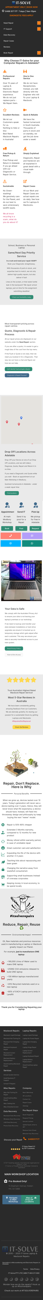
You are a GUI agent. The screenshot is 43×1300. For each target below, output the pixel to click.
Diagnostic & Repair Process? (17, 375)
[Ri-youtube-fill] (32, 1279)
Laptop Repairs (29, 1031)
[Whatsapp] (16, 1279)
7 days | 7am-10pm (27, 11)
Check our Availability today (21, 297)
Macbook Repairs (11, 1031)
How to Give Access (14, 655)
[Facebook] (21, 1279)
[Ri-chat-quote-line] (6, 1279)
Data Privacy (34, 1269)
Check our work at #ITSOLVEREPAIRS (21, 1290)
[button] (21, 418)
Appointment (8, 512)
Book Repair (8, 53)
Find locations (11, 493)
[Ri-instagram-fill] (26, 1279)
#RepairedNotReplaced (21, 721)
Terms (25, 1269)
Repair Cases (9, 41)
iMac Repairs (9, 1088)
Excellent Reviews (11, 115)
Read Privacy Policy (14, 648)
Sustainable (8, 186)
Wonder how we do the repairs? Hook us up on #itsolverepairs (21, 1285)
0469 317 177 (11, 11)
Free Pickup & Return (9, 154)
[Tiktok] (37, 1279)
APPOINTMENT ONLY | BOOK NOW (21, 7)
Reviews (7, 47)
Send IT (21, 512)
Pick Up (35, 512)
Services (7, 1070)
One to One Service (28, 77)
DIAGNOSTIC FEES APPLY (21, 15)
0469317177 (33, 1139)
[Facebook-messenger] (11, 1279)
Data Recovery (9, 35)
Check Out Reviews (21, 727)
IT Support (8, 29)
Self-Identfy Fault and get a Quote (18, 369)
